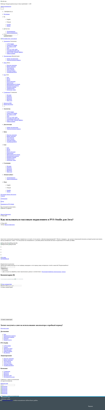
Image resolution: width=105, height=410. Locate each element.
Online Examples (11, 53)
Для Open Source (11, 70)
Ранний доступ (8, 340)
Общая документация (12, 58)
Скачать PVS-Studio (12, 45)
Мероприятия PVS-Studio (13, 84)
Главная (3, 196)
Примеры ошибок (11, 87)
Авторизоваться (11, 31)
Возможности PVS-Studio (7, 204)
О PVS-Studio (10, 44)
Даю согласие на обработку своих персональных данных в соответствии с (34, 271)
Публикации (4, 198)
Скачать (6, 347)
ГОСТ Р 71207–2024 (12, 49)
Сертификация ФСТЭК (13, 50)
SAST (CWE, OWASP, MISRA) (15, 52)
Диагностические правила (14, 60)
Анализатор (7, 41)
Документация (7, 56)
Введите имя (4, 285)
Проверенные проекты (13, 85)
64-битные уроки (11, 89)
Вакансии (9, 97)
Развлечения (10, 83)
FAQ (8, 48)
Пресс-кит (9, 100)
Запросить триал (8, 348)
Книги (8, 80)
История (9, 95)
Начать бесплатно (8, 104)
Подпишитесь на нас (9, 377)
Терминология (10, 88)
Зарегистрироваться (6, 6)
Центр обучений (11, 81)
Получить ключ (5, 328)
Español (9, 24)
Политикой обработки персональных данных (54, 271)
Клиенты (9, 96)
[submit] (8, 36)
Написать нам (4, 383)
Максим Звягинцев (6, 214)
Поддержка (7, 14)
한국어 (8, 26)
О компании (7, 92)
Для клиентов (10, 68)
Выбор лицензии (11, 66)
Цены (5, 62)
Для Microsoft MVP (12, 72)
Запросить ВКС (8, 103)
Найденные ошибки (9, 337)
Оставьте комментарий (7, 287)
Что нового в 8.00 (11, 46)
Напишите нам (8, 375)
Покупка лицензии (12, 65)
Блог (5, 74)
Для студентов (10, 69)
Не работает (7, 352)
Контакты (9, 99)
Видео (8, 78)
